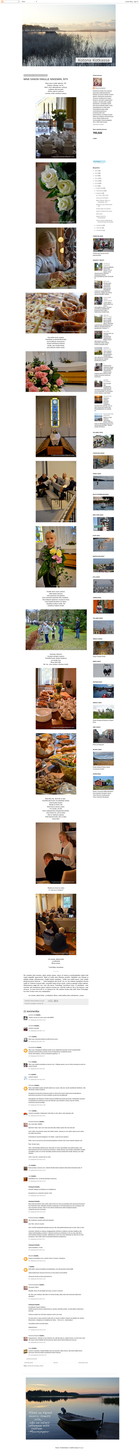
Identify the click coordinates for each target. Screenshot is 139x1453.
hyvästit (39, 1003)
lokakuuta (99, 193)
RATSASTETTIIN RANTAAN (108, 414)
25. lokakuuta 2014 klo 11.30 (36, 1261)
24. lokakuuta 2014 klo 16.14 (37, 1170)
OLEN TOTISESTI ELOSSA (104, 211)
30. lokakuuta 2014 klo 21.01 (37, 1342)
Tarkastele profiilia (98, 124)
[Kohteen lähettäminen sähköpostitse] (49, 1001)
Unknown (31, 1085)
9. (103, 364)
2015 (96, 183)
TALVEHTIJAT (107, 396)
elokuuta (99, 228)
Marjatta (31, 1256)
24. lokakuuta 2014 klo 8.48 (36, 1079)
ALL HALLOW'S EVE (102, 195)
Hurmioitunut (32, 1047)
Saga (30, 1348)
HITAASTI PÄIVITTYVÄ (107, 348)
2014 (96, 186)
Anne (30, 1036)
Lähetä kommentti (31, 1359)
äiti (42, 1003)
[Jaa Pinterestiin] (57, 1001)
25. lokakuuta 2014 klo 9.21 (36, 1250)
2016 (96, 181)
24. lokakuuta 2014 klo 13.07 (37, 1116)
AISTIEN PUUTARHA (107, 380)
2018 (96, 176)
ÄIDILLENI (99, 214)
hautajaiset (33, 1003)
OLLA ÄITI (106, 331)
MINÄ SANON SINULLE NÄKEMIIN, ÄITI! (103, 201)
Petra (30, 1062)
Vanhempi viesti (83, 1362)
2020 (96, 171)
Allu (29, 1165)
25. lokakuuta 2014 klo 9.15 (36, 1239)
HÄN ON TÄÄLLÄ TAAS (107, 316)
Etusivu (56, 1362)
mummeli (31, 1026)
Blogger (81, 1448)
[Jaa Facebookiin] (55, 1001)
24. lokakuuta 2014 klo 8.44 (36, 1069)
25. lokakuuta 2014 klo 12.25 (37, 1279)
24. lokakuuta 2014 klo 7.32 (36, 1041)
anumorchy (32, 1015)
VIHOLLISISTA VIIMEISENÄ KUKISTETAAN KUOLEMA (104, 221)
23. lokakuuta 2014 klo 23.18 (37, 1020)
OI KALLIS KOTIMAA (102, 198)
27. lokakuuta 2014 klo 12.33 (37, 1330)
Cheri (30, 1111)
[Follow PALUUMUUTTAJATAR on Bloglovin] (99, 163)
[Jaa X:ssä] (53, 1001)
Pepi (29, 1074)
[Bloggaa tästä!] (51, 1001)
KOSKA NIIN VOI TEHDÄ (103, 209)
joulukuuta (99, 188)
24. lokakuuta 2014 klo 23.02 (37, 1212)
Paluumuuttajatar (33, 1121)
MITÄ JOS (106, 281)
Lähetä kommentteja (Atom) (35, 1366)
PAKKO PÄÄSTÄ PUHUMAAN (101, 217)
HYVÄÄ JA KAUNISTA (106, 264)
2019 (96, 173)
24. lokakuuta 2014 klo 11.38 (36, 1105)
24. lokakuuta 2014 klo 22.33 (37, 1195)
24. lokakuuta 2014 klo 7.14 (36, 1031)
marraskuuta (100, 191)
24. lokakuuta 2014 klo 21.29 (37, 1181)
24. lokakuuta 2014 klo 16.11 (36, 1159)
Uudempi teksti (28, 1362)
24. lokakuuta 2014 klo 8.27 (36, 1056)
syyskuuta (99, 225)
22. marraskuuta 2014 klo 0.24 (37, 1355)
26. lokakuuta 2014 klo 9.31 (36, 1299)
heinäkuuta (99, 230)
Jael (29, 1176)
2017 (96, 178)
